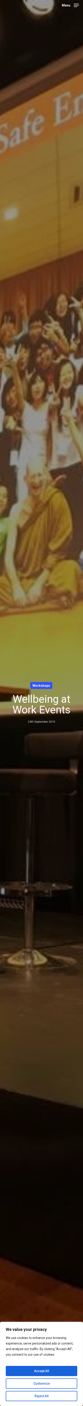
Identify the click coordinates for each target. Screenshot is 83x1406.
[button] (70, 5)
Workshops (41, 685)
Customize (41, 1383)
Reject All (42, 1396)
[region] (41, 1364)
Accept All (41, 1371)
